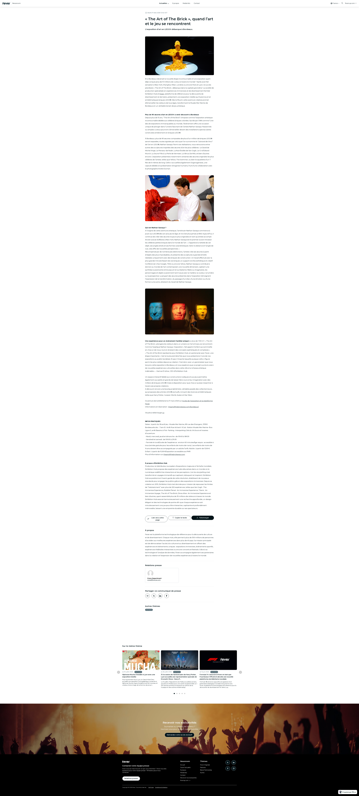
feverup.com (350, 3)
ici (163, 413)
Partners (149, 609)
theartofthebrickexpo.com (174, 454)
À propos (175, 3)
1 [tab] (174, 693)
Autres (202, 772)
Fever (161, 94)
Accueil (182, 765)
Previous (118, 672)
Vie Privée (151, 787)
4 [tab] (182, 693)
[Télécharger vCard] (175, 571)
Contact (197, 3)
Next (240, 672)
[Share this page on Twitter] (154, 596)
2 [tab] (176, 693)
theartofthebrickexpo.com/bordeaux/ (183, 407)
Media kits (186, 3)
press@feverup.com (154, 580)
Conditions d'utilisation (161, 787)
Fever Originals (205, 765)
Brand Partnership (206, 770)
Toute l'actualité (185, 767)
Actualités (163, 3)
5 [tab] (184, 693)
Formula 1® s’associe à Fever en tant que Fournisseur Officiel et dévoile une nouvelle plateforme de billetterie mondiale (216, 677)
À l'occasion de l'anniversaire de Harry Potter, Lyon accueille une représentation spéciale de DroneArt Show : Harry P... (179, 677)
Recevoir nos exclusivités (188, 778)
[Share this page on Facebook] (166, 596)
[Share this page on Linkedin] (160, 596)
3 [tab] (179, 693)
